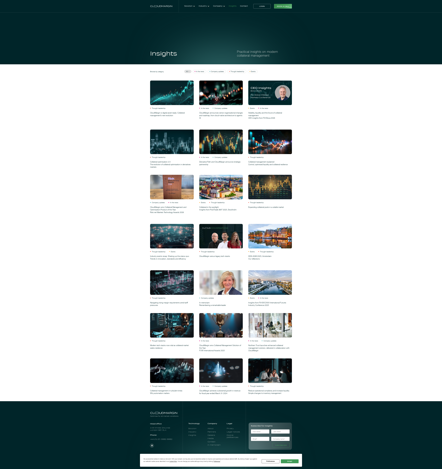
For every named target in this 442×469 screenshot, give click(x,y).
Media (211, 438)
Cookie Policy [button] (173, 461)
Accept (289, 461)
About (211, 428)
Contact (244, 6)
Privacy (230, 428)
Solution (192, 428)
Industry (192, 432)
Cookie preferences (232, 436)
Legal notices (233, 432)
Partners (212, 432)
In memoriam (214, 445)
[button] (189, 6)
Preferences (270, 461)
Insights (233, 6)
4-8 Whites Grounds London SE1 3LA (160, 429)
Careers (211, 435)
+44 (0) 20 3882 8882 (161, 439)
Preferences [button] (217, 461)
